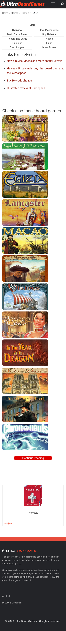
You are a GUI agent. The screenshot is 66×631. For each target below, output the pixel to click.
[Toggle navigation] (53, 4)
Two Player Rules (49, 30)
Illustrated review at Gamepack (26, 88)
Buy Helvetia (49, 34)
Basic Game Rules (17, 34)
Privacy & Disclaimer (11, 602)
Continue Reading (33, 458)
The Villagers (17, 47)
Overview (17, 30)
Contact (6, 596)
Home (5, 13)
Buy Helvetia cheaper (20, 80)
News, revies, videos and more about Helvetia (34, 60)
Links (49, 43)
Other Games (49, 47)
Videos (49, 38)
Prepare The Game (17, 38)
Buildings (17, 43)
